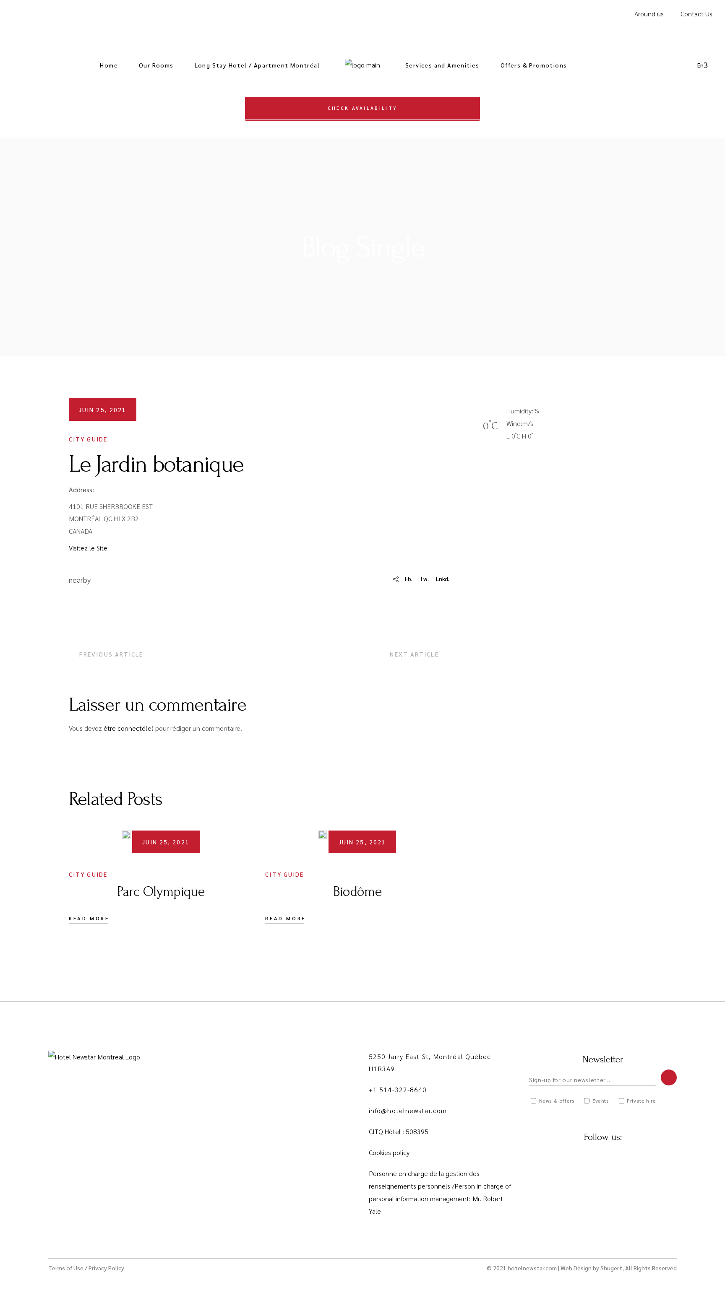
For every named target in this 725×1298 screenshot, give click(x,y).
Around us (649, 13)
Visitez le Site (88, 547)
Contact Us (696, 13)
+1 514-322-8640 (398, 1089)
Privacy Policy (106, 1268)
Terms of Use (65, 1268)
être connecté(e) (129, 728)
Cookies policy (389, 1152)
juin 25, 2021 (102, 409)
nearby (80, 579)
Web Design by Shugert (591, 1268)
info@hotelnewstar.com (408, 1110)
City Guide (88, 439)
